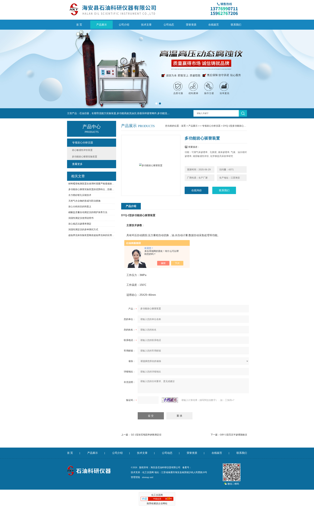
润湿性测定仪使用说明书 (81, 218)
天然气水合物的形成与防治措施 (84, 200)
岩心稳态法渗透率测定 (79, 223)
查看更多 (77, 164)
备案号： (187, 467)
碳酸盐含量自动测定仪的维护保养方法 (87, 212)
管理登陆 (135, 477)
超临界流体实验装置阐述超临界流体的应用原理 (91, 235)
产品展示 (101, 24)
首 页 (79, 24)
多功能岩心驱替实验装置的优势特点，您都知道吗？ (91, 189)
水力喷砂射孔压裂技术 (79, 195)
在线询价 (196, 190)
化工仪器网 (148, 472)
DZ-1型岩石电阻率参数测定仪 (146, 434)
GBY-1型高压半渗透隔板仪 (233, 434)
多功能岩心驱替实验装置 (84, 156)
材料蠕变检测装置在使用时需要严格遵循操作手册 (91, 183)
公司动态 (169, 24)
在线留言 (213, 24)
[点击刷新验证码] (170, 400)
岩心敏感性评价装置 (82, 150)
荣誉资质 (191, 24)
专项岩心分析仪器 (211, 125)
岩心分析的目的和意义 (79, 206)
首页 (183, 125)
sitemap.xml (147, 477)
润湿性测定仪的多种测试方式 (83, 229)
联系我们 (236, 24)
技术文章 (146, 24)
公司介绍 (124, 24)
